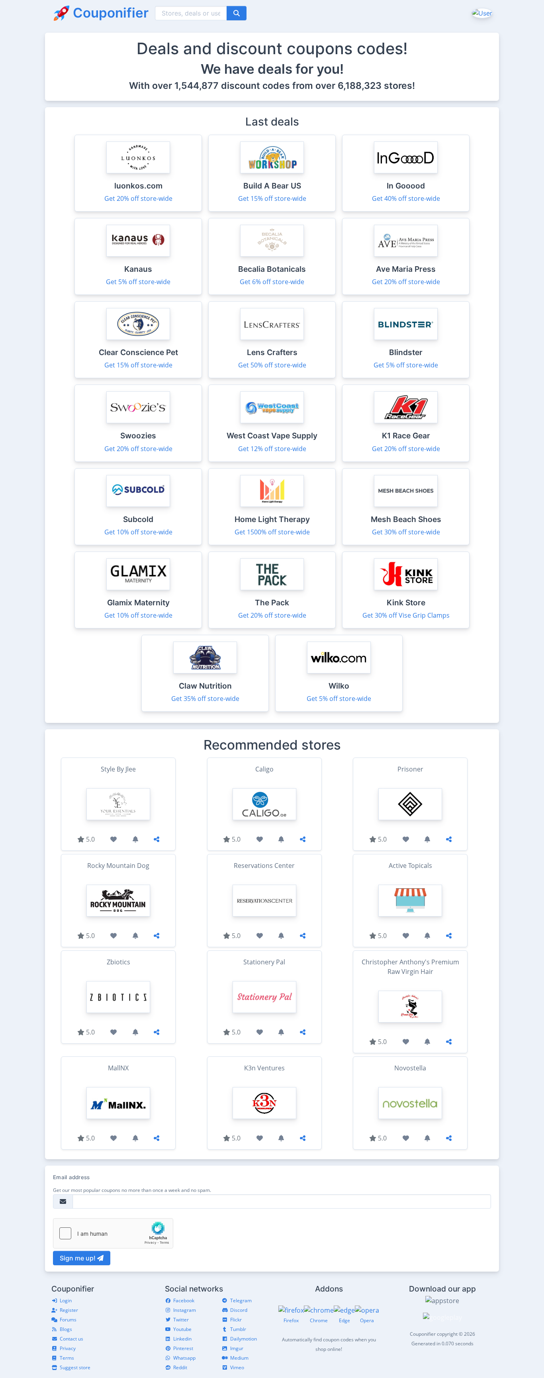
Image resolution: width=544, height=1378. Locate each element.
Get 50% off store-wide (272, 365)
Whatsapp (184, 1357)
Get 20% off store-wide (138, 198)
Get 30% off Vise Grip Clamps (406, 615)
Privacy (68, 1348)
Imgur (236, 1348)
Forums (68, 1319)
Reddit (180, 1367)
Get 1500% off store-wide (272, 532)
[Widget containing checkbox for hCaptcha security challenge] (113, 1233)
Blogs (66, 1329)
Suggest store (75, 1367)
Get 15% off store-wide (272, 198)
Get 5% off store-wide (138, 281)
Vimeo (237, 1367)
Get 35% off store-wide (205, 698)
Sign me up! (78, 1258)
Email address (71, 1177)
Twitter (181, 1319)
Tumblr (238, 1329)
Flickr (236, 1319)
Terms (67, 1357)
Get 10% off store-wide (138, 532)
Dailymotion (243, 1338)
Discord (238, 1310)
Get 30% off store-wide (406, 532)
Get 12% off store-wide (272, 448)
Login (66, 1300)
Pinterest (183, 1348)
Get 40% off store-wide (406, 198)
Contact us (71, 1338)
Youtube (182, 1329)
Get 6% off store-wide (272, 281)
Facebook (183, 1300)
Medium (239, 1357)
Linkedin (182, 1338)
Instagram (184, 1310)
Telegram (241, 1300)
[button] (481, 13)
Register (69, 1310)
